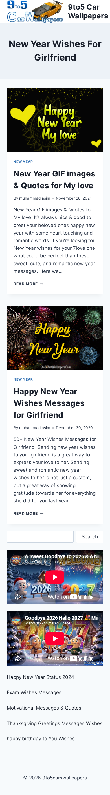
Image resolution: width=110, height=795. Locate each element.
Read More (29, 284)
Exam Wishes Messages (34, 692)
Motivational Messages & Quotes (44, 708)
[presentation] (55, 120)
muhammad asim (34, 198)
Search (90, 537)
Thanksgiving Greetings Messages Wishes (54, 723)
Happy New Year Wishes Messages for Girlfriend (49, 403)
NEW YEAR (23, 162)
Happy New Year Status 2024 (40, 677)
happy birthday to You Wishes (41, 738)
